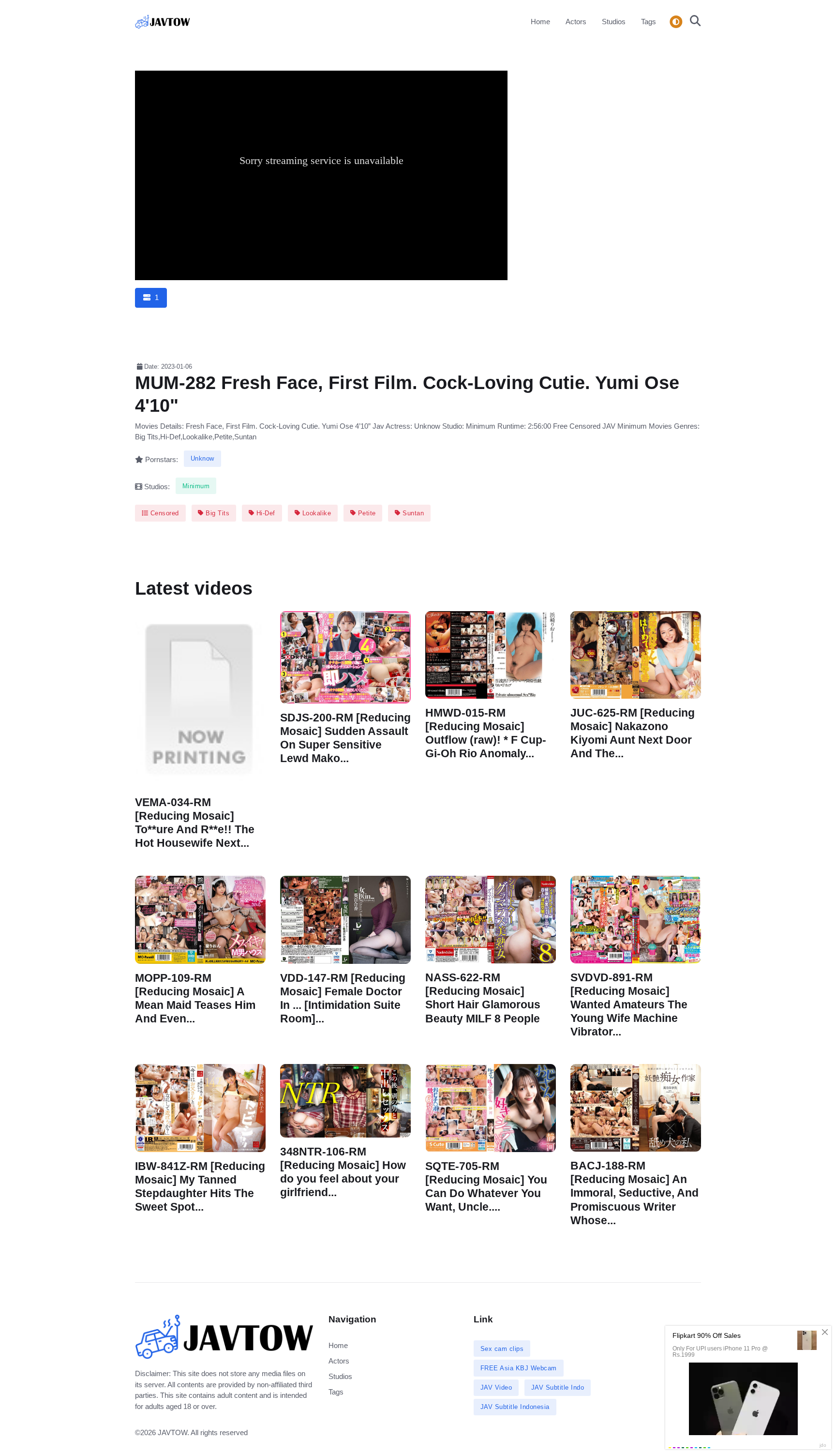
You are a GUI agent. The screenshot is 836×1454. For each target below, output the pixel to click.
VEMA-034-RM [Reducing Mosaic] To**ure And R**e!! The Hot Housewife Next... (194, 822)
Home (540, 21)
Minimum (196, 486)
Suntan (412, 513)
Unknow (202, 458)
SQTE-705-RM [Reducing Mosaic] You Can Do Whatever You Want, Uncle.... (486, 1186)
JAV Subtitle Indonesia (515, 1406)
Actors (576, 21)
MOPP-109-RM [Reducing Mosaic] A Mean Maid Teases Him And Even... (195, 998)
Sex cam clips (502, 1348)
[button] (692, 22)
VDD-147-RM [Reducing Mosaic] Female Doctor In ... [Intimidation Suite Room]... (342, 998)
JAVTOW (172, 1432)
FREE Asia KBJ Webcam (518, 1368)
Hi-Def (264, 513)
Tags (648, 21)
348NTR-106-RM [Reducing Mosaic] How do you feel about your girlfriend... (343, 1172)
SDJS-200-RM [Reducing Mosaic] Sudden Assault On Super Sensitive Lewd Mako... (345, 738)
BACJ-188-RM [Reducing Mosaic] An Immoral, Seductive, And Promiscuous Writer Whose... (634, 1193)
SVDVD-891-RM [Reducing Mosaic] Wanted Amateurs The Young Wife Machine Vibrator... (628, 1004)
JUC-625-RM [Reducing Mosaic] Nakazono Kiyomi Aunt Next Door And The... (632, 733)
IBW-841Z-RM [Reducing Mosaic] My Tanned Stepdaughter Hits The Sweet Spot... (200, 1186)
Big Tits (217, 513)
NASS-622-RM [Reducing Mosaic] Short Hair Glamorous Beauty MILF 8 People (482, 998)
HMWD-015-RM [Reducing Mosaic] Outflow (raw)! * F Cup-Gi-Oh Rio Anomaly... (485, 733)
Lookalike (315, 513)
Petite (366, 513)
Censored (163, 513)
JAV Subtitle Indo (557, 1387)
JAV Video (496, 1387)
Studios (614, 21)
